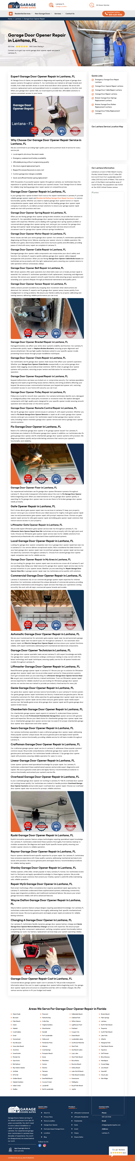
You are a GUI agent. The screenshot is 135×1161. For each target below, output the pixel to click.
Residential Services (22, 14)
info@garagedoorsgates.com (111, 1125)
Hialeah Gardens (18, 1082)
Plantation (45, 1060)
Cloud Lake (104, 1075)
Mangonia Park (105, 1043)
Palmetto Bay (46, 1018)
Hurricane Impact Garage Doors (54, 1129)
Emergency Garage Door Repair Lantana (107, 80)
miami (15, 1025)
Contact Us (70, 14)
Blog (45, 1137)
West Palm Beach (77, 1057)
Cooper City (75, 1032)
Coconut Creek (47, 1082)
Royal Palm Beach (77, 1085)
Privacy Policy (48, 1117)
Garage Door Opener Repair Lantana (109, 86)
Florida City (16, 1057)
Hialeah (15, 1028)
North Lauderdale (47, 1089)
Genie (76, 1125)
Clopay (76, 1133)
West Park (75, 1046)
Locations (47, 1133)
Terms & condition (49, 1121)
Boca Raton (75, 1060)
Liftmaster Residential (81, 1117)
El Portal (15, 1075)
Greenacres (75, 1078)
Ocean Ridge (105, 1064)
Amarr (76, 1129)
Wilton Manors (76, 1021)
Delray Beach (76, 1068)
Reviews (121, 1150)
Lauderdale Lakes (77, 1039)
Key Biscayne (17, 1043)
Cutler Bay (45, 1021)
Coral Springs (46, 1050)
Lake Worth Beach (77, 1071)
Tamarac (45, 1071)
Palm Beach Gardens (78, 1075)
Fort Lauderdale (47, 1035)
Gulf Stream (105, 1053)
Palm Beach (16, 1021)
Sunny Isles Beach (18, 1046)
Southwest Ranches (78, 1043)
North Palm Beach (106, 1025)
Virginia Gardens (47, 1025)
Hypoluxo (104, 1050)
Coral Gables (17, 1032)
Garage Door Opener (50, 1125)
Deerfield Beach (47, 1078)
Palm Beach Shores (107, 1046)
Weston (44, 1068)
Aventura (16, 1050)
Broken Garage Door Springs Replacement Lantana (106, 99)
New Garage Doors (42, 14)
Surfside (15, 1071)
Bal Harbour (16, 1064)
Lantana (18, 19)
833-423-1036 (106, 1117)
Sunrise (44, 1064)
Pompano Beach (47, 1053)
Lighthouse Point (77, 1025)
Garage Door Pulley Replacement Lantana (107, 112)
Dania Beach (76, 1035)
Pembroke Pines (47, 1043)
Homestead (16, 1039)
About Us (47, 1113)
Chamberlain (78, 1121)
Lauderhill (45, 1085)
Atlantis (103, 1039)
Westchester (46, 1028)
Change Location (61, 6)
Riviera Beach (105, 1014)
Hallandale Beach (77, 1014)
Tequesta (104, 1028)
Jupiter (74, 1089)
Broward (15, 1018)
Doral (14, 1035)
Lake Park (104, 1035)
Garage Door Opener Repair (34, 19)
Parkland (74, 1028)
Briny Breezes (105, 1057)
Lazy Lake (75, 1053)
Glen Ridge (104, 1078)
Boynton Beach (76, 1064)
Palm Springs (105, 1018)
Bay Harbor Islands (19, 1068)
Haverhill (103, 1071)
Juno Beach (104, 1068)
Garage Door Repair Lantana (106, 94)
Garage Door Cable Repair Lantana (108, 90)
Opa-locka (16, 1060)
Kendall (44, 1032)
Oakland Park (76, 1018)
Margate (45, 1075)
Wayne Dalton (78, 1137)
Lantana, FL (105, 1133)
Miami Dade (16, 1014)
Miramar (44, 1046)
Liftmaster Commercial (81, 1113)
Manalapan (104, 1060)
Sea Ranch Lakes (77, 1050)
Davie (44, 1057)
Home (10, 19)
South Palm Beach (106, 1032)
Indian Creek (17, 1085)
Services (58, 14)
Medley (15, 1089)
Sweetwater (17, 1053)
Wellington (75, 1082)
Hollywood (45, 1039)
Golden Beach (17, 1078)
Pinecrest (45, 1014)
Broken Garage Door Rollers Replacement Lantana (105, 105)
